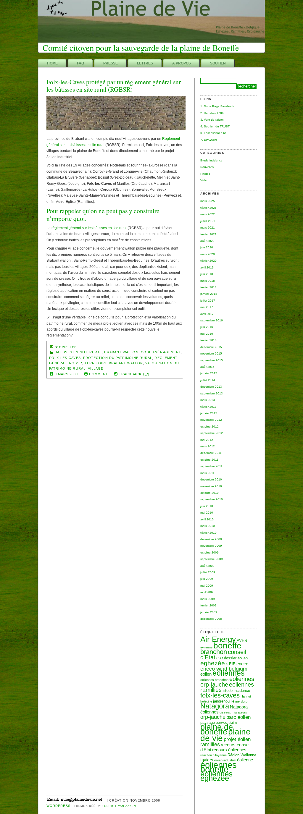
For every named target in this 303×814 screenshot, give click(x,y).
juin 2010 (206, 506)
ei (227, 664)
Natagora (214, 706)
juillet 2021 (207, 221)
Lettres (145, 63)
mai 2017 (206, 307)
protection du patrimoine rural (117, 358)
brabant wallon (121, 352)
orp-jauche (212, 717)
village (96, 368)
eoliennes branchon (214, 680)
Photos (205, 173)
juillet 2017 (207, 300)
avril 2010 (207, 519)
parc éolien (238, 717)
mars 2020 (207, 254)
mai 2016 (206, 333)
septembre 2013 (211, 393)
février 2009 (208, 605)
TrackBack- (134, 374)
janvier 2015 (208, 373)
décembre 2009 (211, 539)
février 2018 (208, 287)
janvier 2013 (208, 413)
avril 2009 (207, 592)
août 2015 (207, 366)
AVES (242, 640)
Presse (110, 63)
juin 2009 (206, 578)
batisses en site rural (78, 352)
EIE (232, 664)
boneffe (227, 645)
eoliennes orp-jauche (227, 681)
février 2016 (208, 340)
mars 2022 (207, 214)
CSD (219, 658)
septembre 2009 (211, 559)
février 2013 (208, 406)
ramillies (210, 744)
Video (204, 180)
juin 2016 (206, 326)
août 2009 (207, 565)
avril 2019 (207, 267)
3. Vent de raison (212, 119)
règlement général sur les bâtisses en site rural (89, 228)
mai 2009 (206, 585)
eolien (206, 674)
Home (52, 63)
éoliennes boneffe (218, 767)
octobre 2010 (209, 492)
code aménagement (161, 352)
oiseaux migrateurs (233, 712)
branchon (213, 652)
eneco (242, 663)
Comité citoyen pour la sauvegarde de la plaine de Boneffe (141, 47)
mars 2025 (207, 201)
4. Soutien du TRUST (215, 126)
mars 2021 (207, 227)
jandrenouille (223, 701)
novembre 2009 (211, 545)
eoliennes (228, 673)
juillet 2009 (207, 572)
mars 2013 (207, 400)
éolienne (245, 759)
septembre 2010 (211, 499)
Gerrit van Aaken (120, 806)
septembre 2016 (211, 320)
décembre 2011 (211, 452)
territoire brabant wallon (114, 363)
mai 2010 (206, 512)
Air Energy (218, 639)
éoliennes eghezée (216, 776)
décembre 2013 (211, 386)
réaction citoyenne (213, 755)
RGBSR (75, 363)
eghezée (212, 663)
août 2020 (207, 240)
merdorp (241, 701)
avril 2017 (207, 313)
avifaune (206, 647)
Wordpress (58, 805)
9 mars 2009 (66, 374)
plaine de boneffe (216, 729)
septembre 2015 (211, 360)
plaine (233, 722)
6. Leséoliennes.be (213, 133)
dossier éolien (236, 658)
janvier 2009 (208, 612)
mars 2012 (207, 446)
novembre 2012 (211, 419)
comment (98, 374)
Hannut (246, 696)
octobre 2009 (209, 552)
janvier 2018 (208, 293)
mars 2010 (207, 525)
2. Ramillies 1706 (212, 113)
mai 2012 (206, 439)
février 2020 (208, 260)
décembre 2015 (211, 347)
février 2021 (208, 234)
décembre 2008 (211, 618)
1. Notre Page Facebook (217, 106)
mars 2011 (207, 473)
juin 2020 (206, 247)
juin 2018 (206, 274)
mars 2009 (207, 599)
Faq (80, 63)
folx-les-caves (220, 695)
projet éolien (237, 739)
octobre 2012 (209, 426)
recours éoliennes (229, 749)
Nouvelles (207, 167)
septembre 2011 (211, 466)
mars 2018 (207, 280)
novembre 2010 (211, 486)
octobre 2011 (209, 459)
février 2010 (208, 532)
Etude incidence (211, 160)
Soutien (218, 63)
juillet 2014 (207, 380)
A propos (181, 63)
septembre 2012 (211, 433)
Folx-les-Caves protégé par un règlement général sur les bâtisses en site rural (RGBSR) (113, 85)
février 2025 (208, 207)
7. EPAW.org (208, 139)
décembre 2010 (211, 479)
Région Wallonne (242, 755)
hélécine (206, 701)
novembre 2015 (211, 353)
